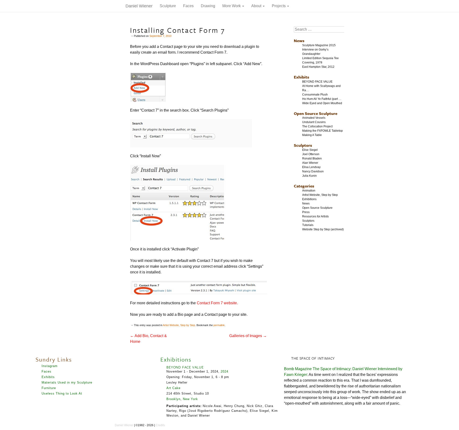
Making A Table (312, 135)
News (299, 41)
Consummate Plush (315, 94)
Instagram (50, 366)
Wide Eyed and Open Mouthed (322, 103)
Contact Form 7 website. (217, 303)
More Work (232, 6)
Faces (188, 6)
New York (190, 399)
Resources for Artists (315, 216)
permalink (219, 325)
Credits (160, 425)
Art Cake (173, 388)
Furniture (49, 388)
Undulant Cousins (314, 122)
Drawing (208, 6)
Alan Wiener (310, 162)
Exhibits (301, 77)
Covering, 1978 (312, 62)
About (256, 6)
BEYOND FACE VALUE (317, 81)
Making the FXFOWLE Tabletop (322, 130)
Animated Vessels (313, 117)
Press (306, 212)
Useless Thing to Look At (62, 393)
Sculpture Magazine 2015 (319, 45)
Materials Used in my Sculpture (67, 382)
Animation (308, 190)
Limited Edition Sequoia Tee (320, 58)
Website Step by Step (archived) (323, 229)
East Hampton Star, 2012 (318, 66)
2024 (224, 371)
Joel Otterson (310, 154)
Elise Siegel (310, 150)
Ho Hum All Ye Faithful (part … (321, 99)
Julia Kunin (309, 175)
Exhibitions (309, 199)
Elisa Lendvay (311, 167)
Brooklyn (173, 399)
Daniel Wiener (139, 6)
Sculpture (168, 6)
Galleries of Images (248, 336)
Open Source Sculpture (315, 113)
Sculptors (303, 145)
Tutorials (307, 225)
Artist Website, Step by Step (179, 325)
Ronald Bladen (312, 158)
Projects (279, 6)
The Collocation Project (317, 126)
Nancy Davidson (313, 171)
